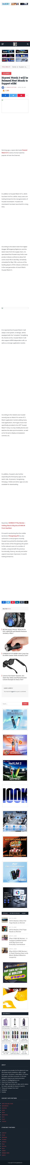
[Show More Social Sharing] (26, 95)
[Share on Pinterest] (21, 95)
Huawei (6, 73)
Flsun (3, 1144)
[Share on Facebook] (5, 95)
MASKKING (5, 1115)
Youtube (4, 1092)
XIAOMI (23, 913)
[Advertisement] (15, 23)
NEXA (3, 1112)
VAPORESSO (5, 1106)
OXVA (3, 1110)
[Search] (27, 44)
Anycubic (4, 1146)
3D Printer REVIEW (15, 913)
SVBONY (4, 1133)
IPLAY (3, 1119)
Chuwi (3, 1135)
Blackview (4, 1137)
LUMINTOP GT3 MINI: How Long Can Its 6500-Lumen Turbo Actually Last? (15, 654)
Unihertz (4, 1141)
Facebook (4, 1090)
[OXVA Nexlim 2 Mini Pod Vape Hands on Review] (5, 920)
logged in (13, 691)
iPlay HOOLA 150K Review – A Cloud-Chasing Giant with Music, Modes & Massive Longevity (18, 954)
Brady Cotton (11, 87)
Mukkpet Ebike (5, 1153)
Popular (5, 913)
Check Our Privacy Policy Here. (9, 1082)
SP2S (3, 1117)
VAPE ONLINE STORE (7, 1103)
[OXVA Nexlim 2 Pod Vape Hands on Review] (5, 928)
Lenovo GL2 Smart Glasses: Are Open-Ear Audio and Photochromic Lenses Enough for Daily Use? (15, 677)
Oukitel (3, 1150)
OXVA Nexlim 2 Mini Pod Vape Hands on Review (17, 922)
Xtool (3, 1148)
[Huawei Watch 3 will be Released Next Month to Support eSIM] (15, 106)
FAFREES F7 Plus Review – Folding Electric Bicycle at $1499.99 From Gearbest (13, 525)
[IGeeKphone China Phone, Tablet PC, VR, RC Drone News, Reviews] (15, 44)
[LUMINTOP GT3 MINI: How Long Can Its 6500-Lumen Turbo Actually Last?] (15, 644)
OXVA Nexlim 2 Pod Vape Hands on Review (17, 931)
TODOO (4, 1121)
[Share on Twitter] (13, 95)
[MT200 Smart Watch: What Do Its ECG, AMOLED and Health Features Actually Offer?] (15, 620)
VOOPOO (4, 1108)
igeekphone (19, 1162)
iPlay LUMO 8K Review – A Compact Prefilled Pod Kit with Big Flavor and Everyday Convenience (18, 941)
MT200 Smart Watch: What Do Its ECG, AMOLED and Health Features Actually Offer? (15, 631)
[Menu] (3, 44)
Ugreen (4, 1155)
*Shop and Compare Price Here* (10, 1088)
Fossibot (4, 1139)
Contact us (4, 1080)
